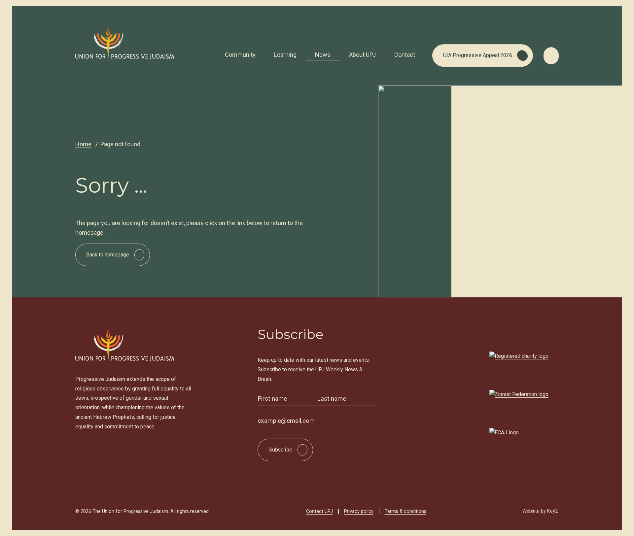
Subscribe (280, 449)
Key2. (553, 511)
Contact (404, 54)
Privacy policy (358, 511)
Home (83, 144)
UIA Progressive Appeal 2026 (477, 55)
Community (240, 54)
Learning (285, 54)
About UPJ (362, 54)
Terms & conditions (405, 511)
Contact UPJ (319, 511)
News (323, 54)
